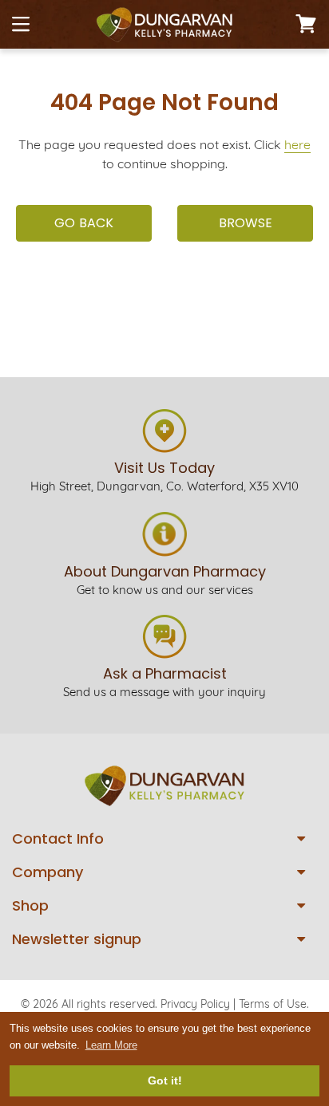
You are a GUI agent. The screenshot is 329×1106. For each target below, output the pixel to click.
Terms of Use (273, 1004)
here (297, 144)
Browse (245, 223)
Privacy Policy (195, 1004)
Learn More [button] (111, 1045)
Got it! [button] (165, 1080)
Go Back (83, 223)
